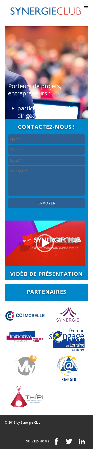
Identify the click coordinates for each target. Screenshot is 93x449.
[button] (45, 243)
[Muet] (72, 261)
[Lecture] (10, 261)
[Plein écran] (79, 261)
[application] (45, 243)
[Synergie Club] (45, 16)
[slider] (41, 261)
